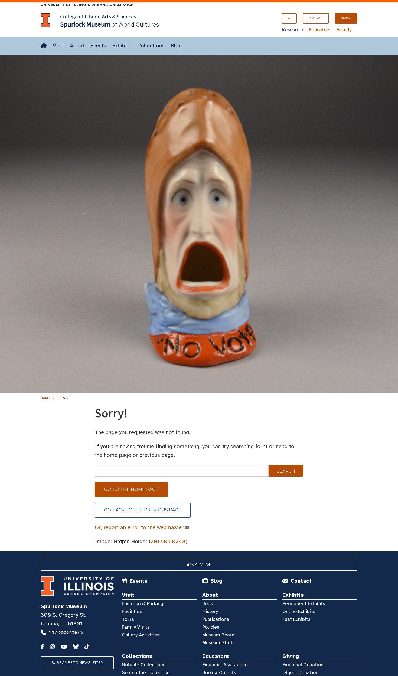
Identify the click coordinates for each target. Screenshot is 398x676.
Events (98, 45)
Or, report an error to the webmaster (139, 527)
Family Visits (136, 627)
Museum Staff (217, 642)
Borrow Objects (219, 672)
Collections (151, 45)
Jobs (207, 603)
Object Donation (300, 672)
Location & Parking (142, 603)
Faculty (344, 30)
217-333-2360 (66, 632)
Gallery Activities (140, 635)
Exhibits (121, 45)
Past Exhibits (296, 619)
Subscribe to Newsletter (77, 662)
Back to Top (199, 564)
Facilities (132, 611)
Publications (215, 619)
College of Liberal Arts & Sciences (98, 16)
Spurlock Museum (64, 606)
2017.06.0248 (168, 541)
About (77, 45)
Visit (58, 45)
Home (45, 398)
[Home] (44, 45)
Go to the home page (131, 489)
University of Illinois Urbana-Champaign (87, 5)
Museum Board (218, 635)
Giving (346, 18)
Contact (316, 18)
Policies (210, 627)
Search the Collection (146, 672)
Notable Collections (143, 665)
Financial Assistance (224, 665)
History (210, 611)
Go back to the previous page (142, 510)
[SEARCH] (289, 18)
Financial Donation (303, 665)
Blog (176, 45)
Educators (320, 30)
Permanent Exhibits (303, 603)
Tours (128, 619)
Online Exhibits (298, 611)
